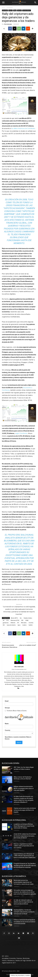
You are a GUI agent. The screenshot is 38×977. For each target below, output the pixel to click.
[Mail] (18, 933)
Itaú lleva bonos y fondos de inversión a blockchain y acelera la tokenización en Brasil (24, 911)
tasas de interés (11, 625)
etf (3, 620)
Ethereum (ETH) (15, 620)
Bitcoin (10, 10)
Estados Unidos (28, 618)
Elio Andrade (8, 24)
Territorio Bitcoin (26, 10)
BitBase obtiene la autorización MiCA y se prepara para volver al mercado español (23, 788)
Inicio (3, 7)
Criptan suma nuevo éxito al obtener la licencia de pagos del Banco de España (25, 810)
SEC (4, 625)
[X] (14, 28)
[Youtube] (19, 938)
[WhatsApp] (19, 28)
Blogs (15, 10)
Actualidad (10, 7)
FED (22, 620)
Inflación (13, 622)
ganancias (5, 622)
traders (25, 625)
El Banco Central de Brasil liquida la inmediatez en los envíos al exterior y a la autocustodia (24, 921)
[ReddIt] (28, 28)
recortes (31, 622)
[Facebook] (10, 28)
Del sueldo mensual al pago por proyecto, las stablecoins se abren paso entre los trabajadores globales (25, 892)
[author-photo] (19, 664)
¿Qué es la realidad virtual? (27, 645)
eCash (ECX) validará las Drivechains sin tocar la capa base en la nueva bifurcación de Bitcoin (25, 836)
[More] (32, 28)
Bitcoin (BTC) (14, 618)
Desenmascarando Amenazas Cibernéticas (9, 646)
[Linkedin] (23, 28)
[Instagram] (9, 933)
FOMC (27, 620)
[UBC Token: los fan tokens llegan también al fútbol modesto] (7, 770)
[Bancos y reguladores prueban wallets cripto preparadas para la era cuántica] (7, 846)
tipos (19, 625)
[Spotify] (23, 933)
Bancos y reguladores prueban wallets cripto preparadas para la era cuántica (24, 845)
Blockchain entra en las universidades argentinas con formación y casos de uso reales (24, 882)
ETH (7, 620)
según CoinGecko (21, 433)
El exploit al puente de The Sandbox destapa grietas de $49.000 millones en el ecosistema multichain (25, 865)
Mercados (24, 622)
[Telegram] (28, 933)
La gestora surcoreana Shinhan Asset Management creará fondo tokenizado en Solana (24, 826)
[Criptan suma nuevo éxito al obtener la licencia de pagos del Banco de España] (7, 810)
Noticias (19, 10)
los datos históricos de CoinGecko (23, 128)
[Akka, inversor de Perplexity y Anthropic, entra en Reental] (7, 779)
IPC (18, 622)
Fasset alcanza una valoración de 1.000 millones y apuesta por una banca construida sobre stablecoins (24, 855)
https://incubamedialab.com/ (19, 669)
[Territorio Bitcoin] (19, 2)
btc (21, 618)
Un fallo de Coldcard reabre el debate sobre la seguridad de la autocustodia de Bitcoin (23, 902)
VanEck (30, 625)
